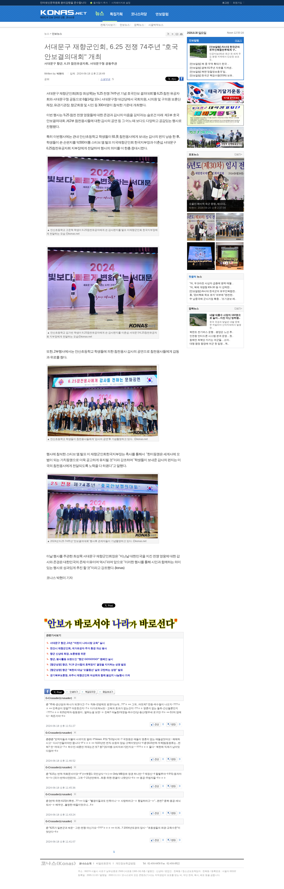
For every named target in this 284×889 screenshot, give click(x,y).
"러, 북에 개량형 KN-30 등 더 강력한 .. (210, 287)
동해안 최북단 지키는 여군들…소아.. (210, 340)
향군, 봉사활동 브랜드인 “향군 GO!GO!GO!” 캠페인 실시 (81, 659)
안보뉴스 (125, 24)
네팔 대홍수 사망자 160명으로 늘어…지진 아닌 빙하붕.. (225, 316)
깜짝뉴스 (139, 24)
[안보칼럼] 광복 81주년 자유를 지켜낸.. (211, 67)
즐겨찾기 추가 (100, 2)
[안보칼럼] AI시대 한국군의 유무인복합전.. (213, 291)
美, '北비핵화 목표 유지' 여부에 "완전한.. (212, 294)
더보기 (238, 40)
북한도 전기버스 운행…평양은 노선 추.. (211, 332)
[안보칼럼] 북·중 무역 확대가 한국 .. (209, 63)
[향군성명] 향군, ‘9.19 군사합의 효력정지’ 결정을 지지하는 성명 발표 (88, 664)
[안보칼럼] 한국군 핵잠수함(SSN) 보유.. (211, 75)
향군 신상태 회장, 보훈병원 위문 (68, 653)
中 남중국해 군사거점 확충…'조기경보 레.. (213, 298)
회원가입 (237, 2)
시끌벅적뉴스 (155, 24)
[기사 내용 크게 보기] (168, 35)
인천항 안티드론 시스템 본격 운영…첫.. (211, 336)
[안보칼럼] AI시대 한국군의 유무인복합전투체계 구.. (224, 48)
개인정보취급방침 (126, 863)
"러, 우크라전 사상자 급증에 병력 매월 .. (211, 283)
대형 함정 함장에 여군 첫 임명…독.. (209, 343)
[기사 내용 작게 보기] (172, 35)
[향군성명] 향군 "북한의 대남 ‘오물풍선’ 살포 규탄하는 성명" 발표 (86, 670)
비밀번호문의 (103, 863)
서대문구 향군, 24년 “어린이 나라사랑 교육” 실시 (77, 643)
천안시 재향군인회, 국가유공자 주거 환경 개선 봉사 (78, 648)
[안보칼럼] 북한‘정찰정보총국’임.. (208, 71)
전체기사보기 (107, 24)
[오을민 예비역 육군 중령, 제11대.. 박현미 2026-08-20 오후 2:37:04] (215, 210)
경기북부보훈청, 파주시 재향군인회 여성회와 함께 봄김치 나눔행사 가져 (90, 675)
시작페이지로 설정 (120, 2)
